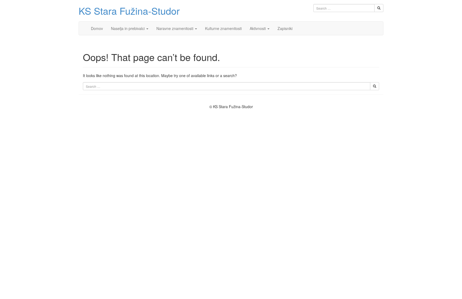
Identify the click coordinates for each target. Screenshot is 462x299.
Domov (97, 28)
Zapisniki (285, 28)
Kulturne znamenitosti (223, 28)
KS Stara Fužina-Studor (129, 10)
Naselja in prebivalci (128, 28)
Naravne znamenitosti (175, 28)
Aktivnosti (258, 28)
